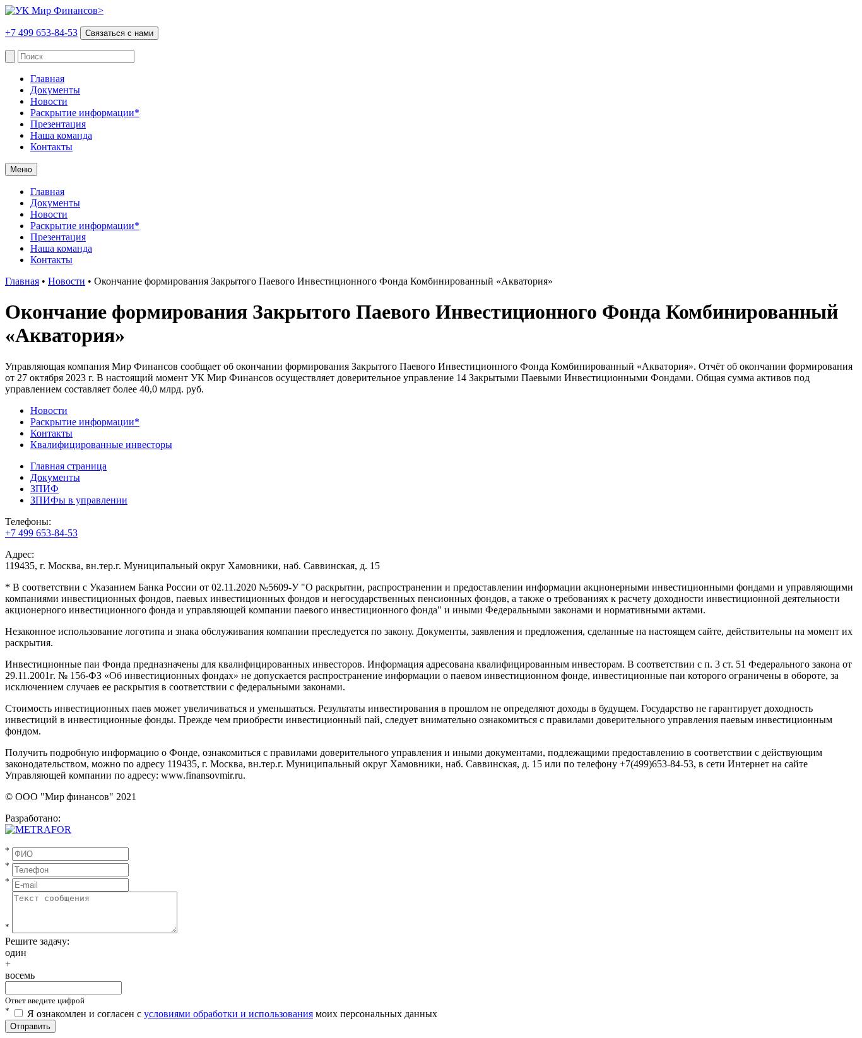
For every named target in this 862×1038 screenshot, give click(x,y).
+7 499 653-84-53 (41, 32)
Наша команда (61, 135)
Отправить (30, 1026)
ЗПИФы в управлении (78, 500)
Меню (21, 169)
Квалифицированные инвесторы (101, 444)
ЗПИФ (44, 488)
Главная (47, 78)
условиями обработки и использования (228, 1013)
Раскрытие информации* (84, 112)
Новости (49, 101)
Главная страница (68, 466)
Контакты (51, 146)
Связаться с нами (119, 33)
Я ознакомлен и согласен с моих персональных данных (232, 1013)
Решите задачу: (37, 941)
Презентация (58, 124)
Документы (55, 90)
